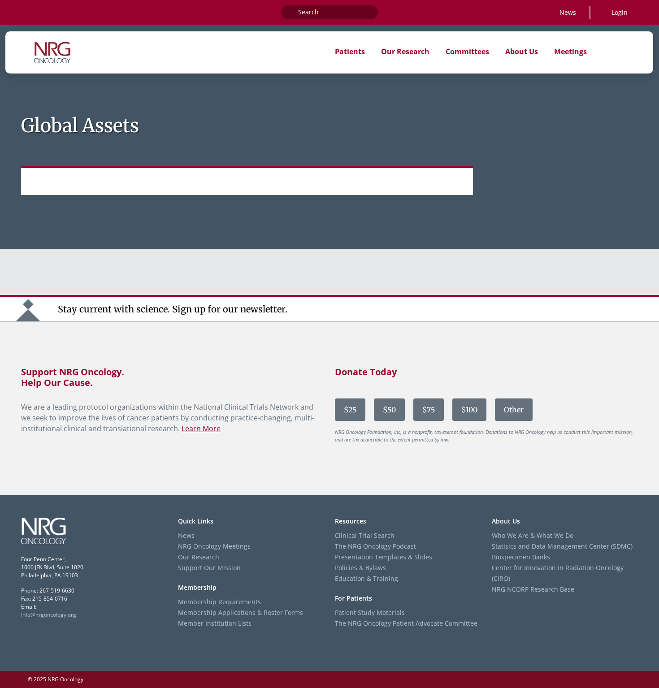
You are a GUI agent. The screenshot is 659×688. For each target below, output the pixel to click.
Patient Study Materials (370, 612)
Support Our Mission (209, 567)
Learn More (201, 428)
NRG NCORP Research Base (533, 589)
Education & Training (366, 578)
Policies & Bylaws (360, 567)
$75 (428, 409)
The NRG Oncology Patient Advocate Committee (406, 623)
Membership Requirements (219, 601)
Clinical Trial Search (365, 535)
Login (619, 12)
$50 (389, 409)
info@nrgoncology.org (48, 615)
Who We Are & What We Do (532, 535)
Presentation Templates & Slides (383, 557)
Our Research (198, 557)
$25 (350, 409)
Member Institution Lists (214, 623)
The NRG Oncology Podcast (375, 546)
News (567, 12)
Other (514, 409)
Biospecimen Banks (521, 557)
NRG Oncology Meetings (214, 546)
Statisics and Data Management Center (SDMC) (562, 546)
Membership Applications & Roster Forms (240, 612)
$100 (469, 409)
